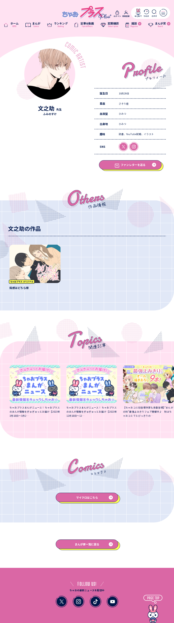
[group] (35, 267)
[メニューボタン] (163, 13)
